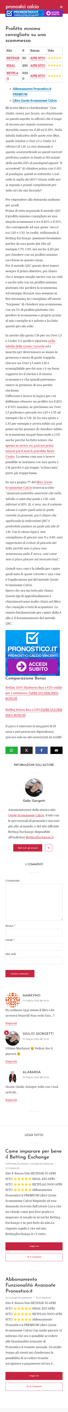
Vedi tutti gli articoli (28, 848)
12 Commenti (43, 1297)
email (10, 940)
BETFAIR (13, 58)
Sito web (10, 954)
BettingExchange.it (39, 837)
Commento (12, 880)
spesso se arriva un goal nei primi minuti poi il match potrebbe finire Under (30, 451)
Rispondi (11, 1023)
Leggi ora (34, 1246)
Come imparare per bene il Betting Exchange (33, 1154)
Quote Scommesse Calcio (26, 815)
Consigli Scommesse (42, 1163)
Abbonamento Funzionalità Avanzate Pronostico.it (30, 1285)
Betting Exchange (18, 1163)
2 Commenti (12, 1168)
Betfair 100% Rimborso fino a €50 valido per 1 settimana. (33, 693)
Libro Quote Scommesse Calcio (35, 100)
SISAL (11, 65)
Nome (10, 926)
